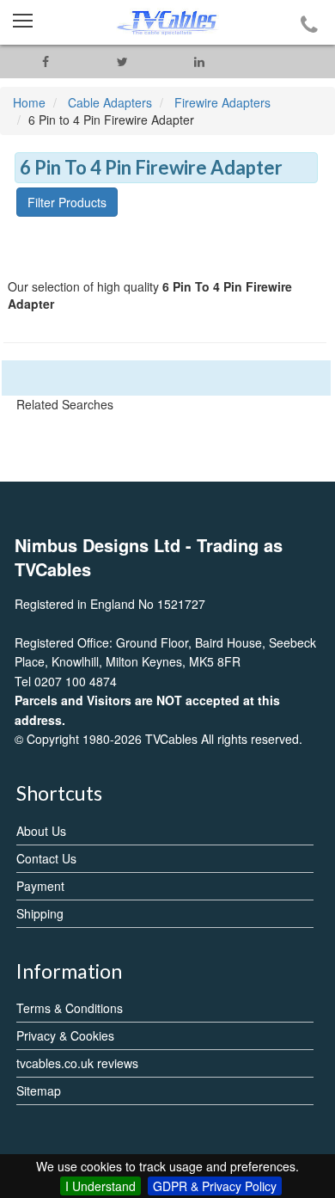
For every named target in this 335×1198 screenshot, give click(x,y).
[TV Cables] (167, 22)
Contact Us (46, 858)
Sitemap (38, 1090)
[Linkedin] (199, 61)
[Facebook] (45, 61)
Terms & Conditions (69, 1008)
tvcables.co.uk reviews (77, 1063)
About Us (41, 830)
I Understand (100, 1186)
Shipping (40, 913)
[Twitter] (122, 61)
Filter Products (67, 202)
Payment (40, 885)
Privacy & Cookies (65, 1035)
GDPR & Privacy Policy (215, 1186)
